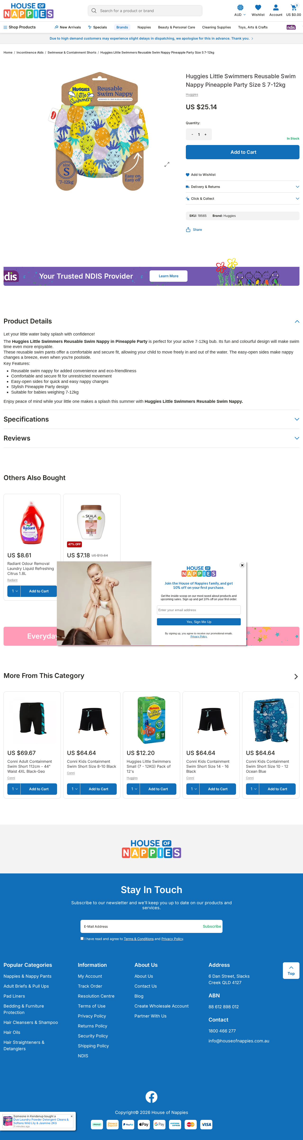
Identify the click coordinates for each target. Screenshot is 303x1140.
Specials (100, 27)
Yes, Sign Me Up (199, 621)
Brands (122, 27)
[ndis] (291, 27)
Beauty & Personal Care (176, 27)
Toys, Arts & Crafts (253, 27)
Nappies (144, 27)
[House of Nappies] (28, 10)
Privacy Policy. (199, 636)
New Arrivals (70, 27)
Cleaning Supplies (216, 27)
